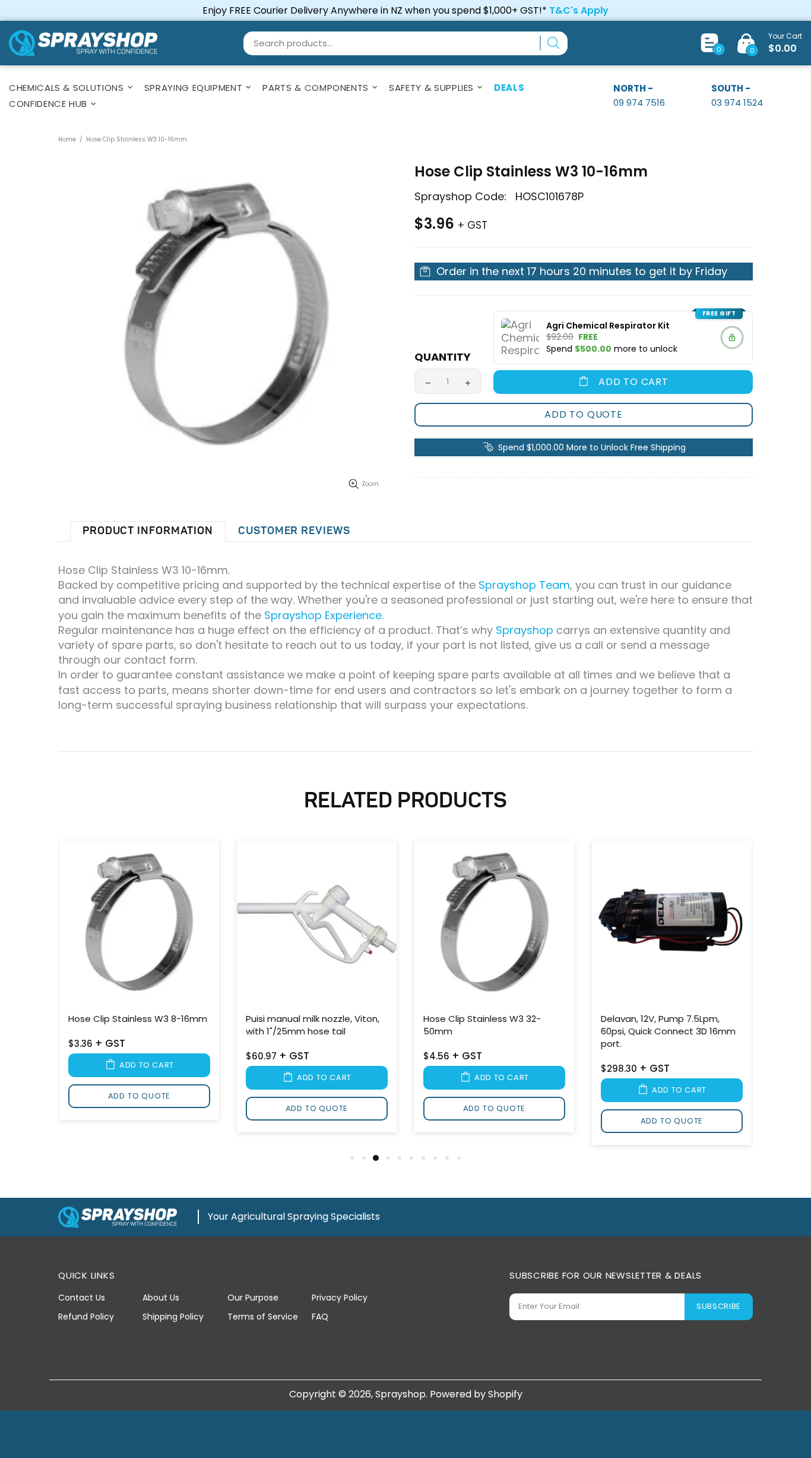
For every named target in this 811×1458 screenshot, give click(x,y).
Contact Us (81, 1298)
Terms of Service (262, 1317)
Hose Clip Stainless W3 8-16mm (137, 1018)
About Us (160, 1298)
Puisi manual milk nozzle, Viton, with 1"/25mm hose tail (312, 1024)
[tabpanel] (139, 982)
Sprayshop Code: (460, 197)
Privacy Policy (340, 1298)
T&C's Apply (579, 10)
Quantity (442, 357)
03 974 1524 (737, 102)
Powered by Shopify (476, 1394)
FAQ (320, 1317)
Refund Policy (86, 1317)
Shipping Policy (173, 1317)
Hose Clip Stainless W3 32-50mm (482, 1024)
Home (67, 139)
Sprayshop (83, 43)
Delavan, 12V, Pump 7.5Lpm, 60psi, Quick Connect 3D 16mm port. (668, 1031)
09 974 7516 (639, 102)
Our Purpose (252, 1298)
